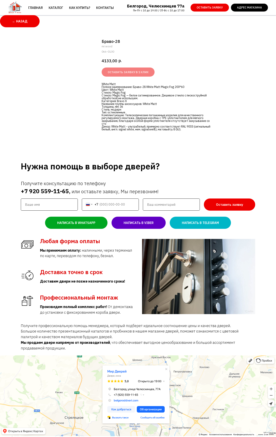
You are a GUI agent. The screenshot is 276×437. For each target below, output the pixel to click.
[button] (210, 8)
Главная (35, 8)
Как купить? (79, 8)
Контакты (105, 8)
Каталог (56, 8)
